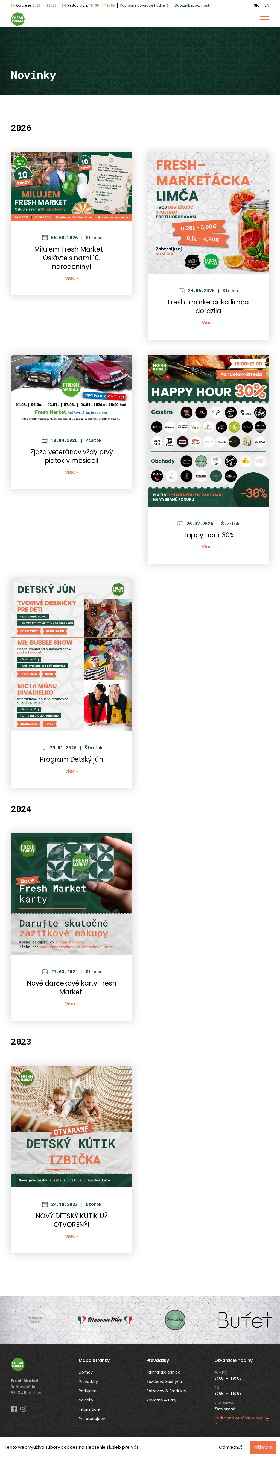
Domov (86, 1372)
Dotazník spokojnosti (192, 5)
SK (256, 5)
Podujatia (88, 1391)
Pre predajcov (92, 1418)
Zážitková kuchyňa (164, 1381)
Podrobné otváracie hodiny (143, 5)
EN (267, 5)
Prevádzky (88, 1381)
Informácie (89, 1409)
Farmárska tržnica (163, 1372)
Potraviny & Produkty (166, 1391)
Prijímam (263, 1447)
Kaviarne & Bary (161, 1400)
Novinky (86, 1400)
